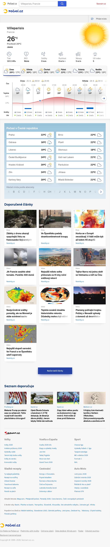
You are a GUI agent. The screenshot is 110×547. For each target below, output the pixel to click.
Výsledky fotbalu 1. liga (82, 448)
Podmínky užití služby (30, 531)
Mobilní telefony (27, 511)
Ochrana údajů (47, 531)
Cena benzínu (57, 499)
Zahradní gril (84, 505)
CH (49, 191)
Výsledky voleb (9, 452)
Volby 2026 (8, 445)
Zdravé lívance (9, 481)
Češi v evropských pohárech (73, 499)
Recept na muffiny (11, 477)
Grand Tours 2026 (45, 462)
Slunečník (47, 505)
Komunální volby (10, 462)
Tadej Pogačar (44, 455)
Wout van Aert (44, 459)
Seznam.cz (101, 4)
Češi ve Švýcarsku (46, 484)
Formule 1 (78, 459)
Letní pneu (66, 511)
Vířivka (92, 505)
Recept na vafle (10, 488)
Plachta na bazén (27, 505)
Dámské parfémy (54, 511)
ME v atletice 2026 (81, 455)
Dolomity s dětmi (45, 491)
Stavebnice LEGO (40, 511)
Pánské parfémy (10, 514)
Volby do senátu (10, 459)
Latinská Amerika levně (48, 488)
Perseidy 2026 (45, 499)
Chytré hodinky (95, 511)
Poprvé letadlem (45, 477)
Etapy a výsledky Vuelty (48, 448)
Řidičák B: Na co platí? (82, 484)
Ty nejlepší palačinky (11, 474)
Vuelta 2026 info (45, 445)
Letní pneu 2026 (80, 474)
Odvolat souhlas (92, 531)
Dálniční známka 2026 (82, 477)
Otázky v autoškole (81, 488)
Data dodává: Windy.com (65, 531)
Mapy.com (21, 499)
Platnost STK (79, 491)
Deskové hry (75, 511)
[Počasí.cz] (13, 11)
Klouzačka (56, 505)
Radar (80, 531)
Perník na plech (10, 491)
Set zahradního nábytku (69, 505)
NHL (76, 462)
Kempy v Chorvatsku (47, 474)
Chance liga (78, 445)
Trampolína (38, 505)
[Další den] (104, 98)
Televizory (85, 511)
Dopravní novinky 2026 (82, 481)
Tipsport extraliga (80, 452)
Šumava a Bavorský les (47, 481)
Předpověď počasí (32, 499)
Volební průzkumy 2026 (13, 448)
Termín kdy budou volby (13, 455)
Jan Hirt (42, 452)
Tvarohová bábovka (11, 484)
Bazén (17, 505)
